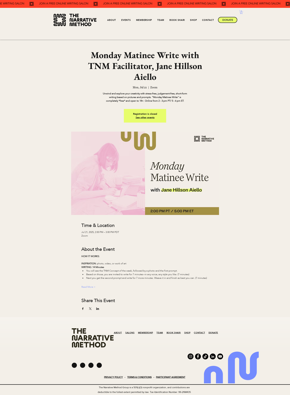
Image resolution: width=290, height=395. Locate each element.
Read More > (88, 287)
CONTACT (199, 332)
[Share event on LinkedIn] (97, 308)
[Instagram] (190, 356)
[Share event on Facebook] (82, 308)
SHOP (187, 332)
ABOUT (118, 332)
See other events (145, 117)
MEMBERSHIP (145, 332)
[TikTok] (205, 356)
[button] (126, 20)
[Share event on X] (90, 308)
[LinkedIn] (213, 356)
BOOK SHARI (174, 332)
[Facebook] (198, 356)
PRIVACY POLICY (113, 377)
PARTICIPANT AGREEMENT (170, 377)
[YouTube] (220, 356)
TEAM (159, 332)
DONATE (213, 332)
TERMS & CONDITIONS (139, 377)
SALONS (129, 332)
